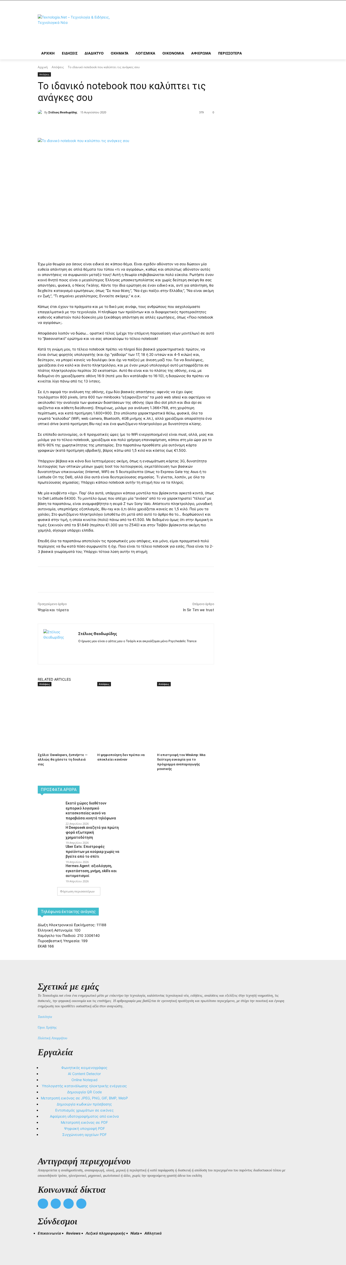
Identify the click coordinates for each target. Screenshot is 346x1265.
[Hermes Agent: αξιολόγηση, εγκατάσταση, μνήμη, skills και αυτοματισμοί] (50, 871)
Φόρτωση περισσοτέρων (77, 891)
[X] (94, 125)
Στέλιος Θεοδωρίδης (62, 112)
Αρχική (43, 67)
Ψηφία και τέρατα (53, 610)
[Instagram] (89, 649)
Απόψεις (58, 67)
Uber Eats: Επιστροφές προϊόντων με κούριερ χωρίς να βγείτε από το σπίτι (92, 851)
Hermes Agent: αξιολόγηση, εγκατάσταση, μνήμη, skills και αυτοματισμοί (91, 871)
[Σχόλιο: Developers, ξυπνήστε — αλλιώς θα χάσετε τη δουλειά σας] (65, 706)
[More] (129, 125)
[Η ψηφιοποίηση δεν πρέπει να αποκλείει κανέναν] (124, 706)
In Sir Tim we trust (198, 610)
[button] (44, 1242)
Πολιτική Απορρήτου (52, 1038)
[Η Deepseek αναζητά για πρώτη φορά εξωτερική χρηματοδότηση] (50, 833)
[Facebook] (83, 125)
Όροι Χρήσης (47, 1027)
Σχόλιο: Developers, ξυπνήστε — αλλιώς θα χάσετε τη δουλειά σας (63, 759)
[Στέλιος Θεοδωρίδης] (41, 112)
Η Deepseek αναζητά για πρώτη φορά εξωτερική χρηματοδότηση (92, 832)
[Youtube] (81, 1204)
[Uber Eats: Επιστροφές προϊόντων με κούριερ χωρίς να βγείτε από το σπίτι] (50, 852)
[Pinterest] (106, 125)
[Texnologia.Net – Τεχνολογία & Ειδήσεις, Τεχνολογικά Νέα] (78, 28)
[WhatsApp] (118, 125)
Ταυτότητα (45, 1017)
